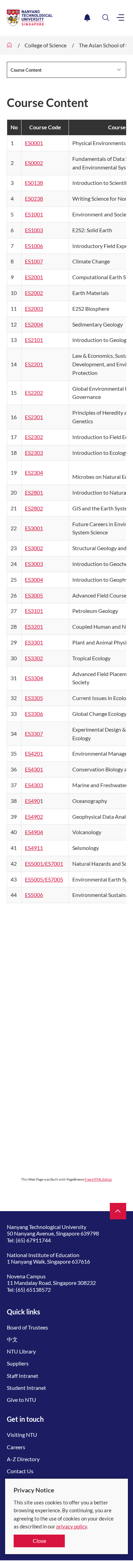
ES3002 (34, 548)
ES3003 (34, 563)
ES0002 (34, 162)
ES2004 (34, 324)
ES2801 (34, 492)
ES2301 (34, 417)
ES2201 (34, 364)
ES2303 (34, 452)
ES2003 (34, 308)
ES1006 (34, 246)
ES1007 (34, 261)
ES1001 (34, 214)
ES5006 (34, 894)
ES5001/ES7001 (44, 863)
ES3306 (34, 713)
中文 (12, 1339)
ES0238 (34, 198)
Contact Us (20, 1471)
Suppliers (18, 1363)
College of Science (45, 45)
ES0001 (34, 143)
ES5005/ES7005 (44, 879)
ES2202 (34, 392)
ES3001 (34, 528)
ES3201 (34, 626)
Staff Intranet (22, 1375)
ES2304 (34, 472)
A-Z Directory (23, 1459)
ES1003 (34, 230)
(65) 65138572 (33, 1289)
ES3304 (34, 678)
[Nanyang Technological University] (44, 18)
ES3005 (34, 595)
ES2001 (34, 277)
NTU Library (21, 1351)
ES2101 (34, 339)
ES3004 (34, 579)
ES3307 (34, 733)
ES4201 (34, 753)
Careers (16, 1447)
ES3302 (34, 658)
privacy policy (71, 1526)
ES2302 (34, 437)
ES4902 (34, 816)
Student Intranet (26, 1387)
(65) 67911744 (33, 1240)
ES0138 (34, 182)
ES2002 (34, 292)
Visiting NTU (22, 1434)
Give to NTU (21, 1399)
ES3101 (34, 610)
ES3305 (34, 698)
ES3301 (34, 642)
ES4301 (34, 769)
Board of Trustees (27, 1327)
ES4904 (34, 832)
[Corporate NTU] (9, 45)
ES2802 (34, 508)
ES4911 (34, 847)
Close (39, 1540)
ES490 (32, 800)
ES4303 (34, 785)
